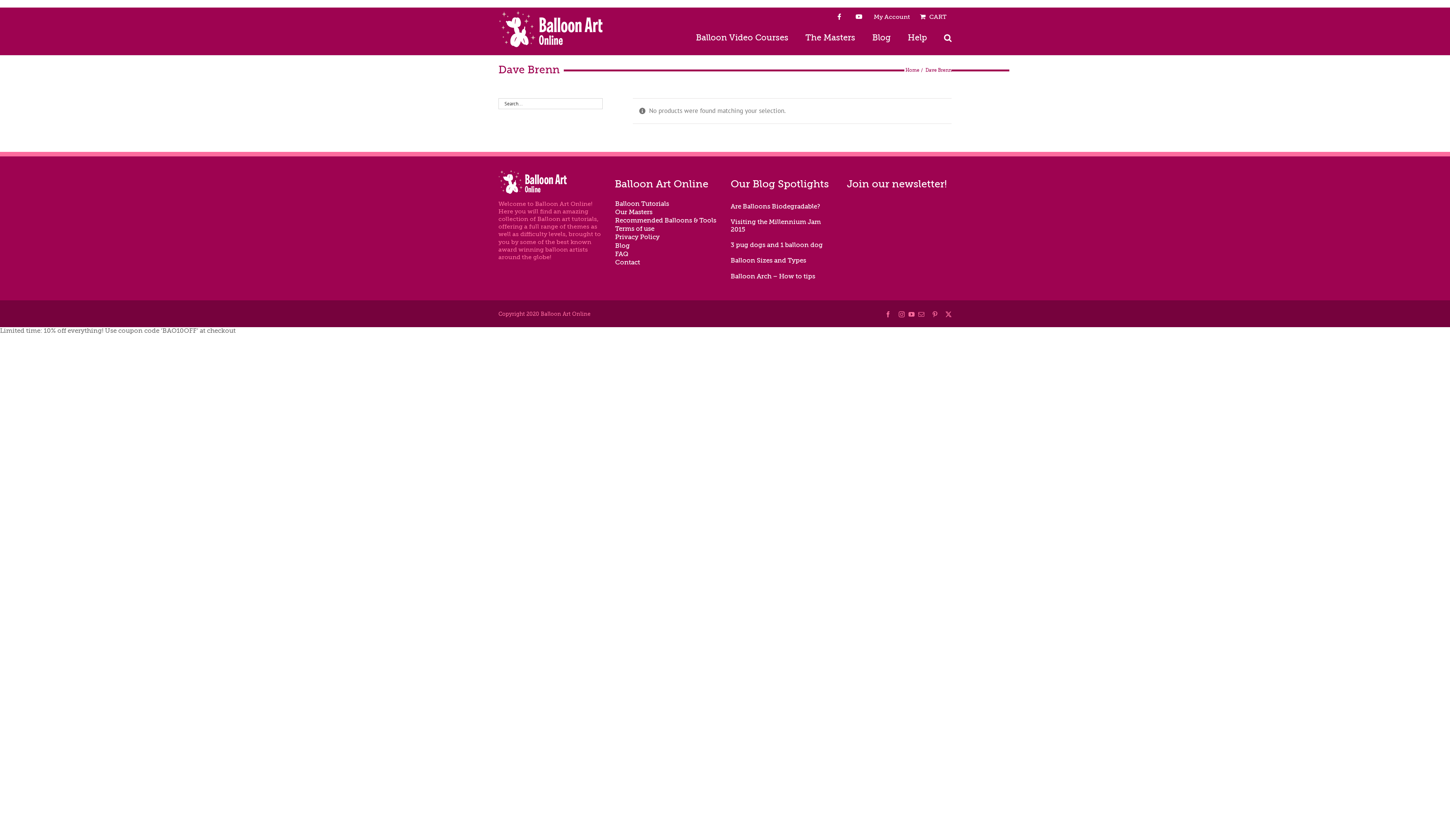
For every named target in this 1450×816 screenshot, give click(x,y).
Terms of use (634, 228)
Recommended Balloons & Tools (665, 220)
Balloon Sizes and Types (768, 260)
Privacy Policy (637, 237)
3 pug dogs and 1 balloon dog (777, 245)
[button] (948, 37)
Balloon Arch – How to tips (773, 276)
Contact (627, 262)
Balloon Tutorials (642, 203)
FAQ (621, 254)
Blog (622, 245)
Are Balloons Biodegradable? (775, 206)
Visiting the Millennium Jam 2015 (776, 225)
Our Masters (633, 212)
